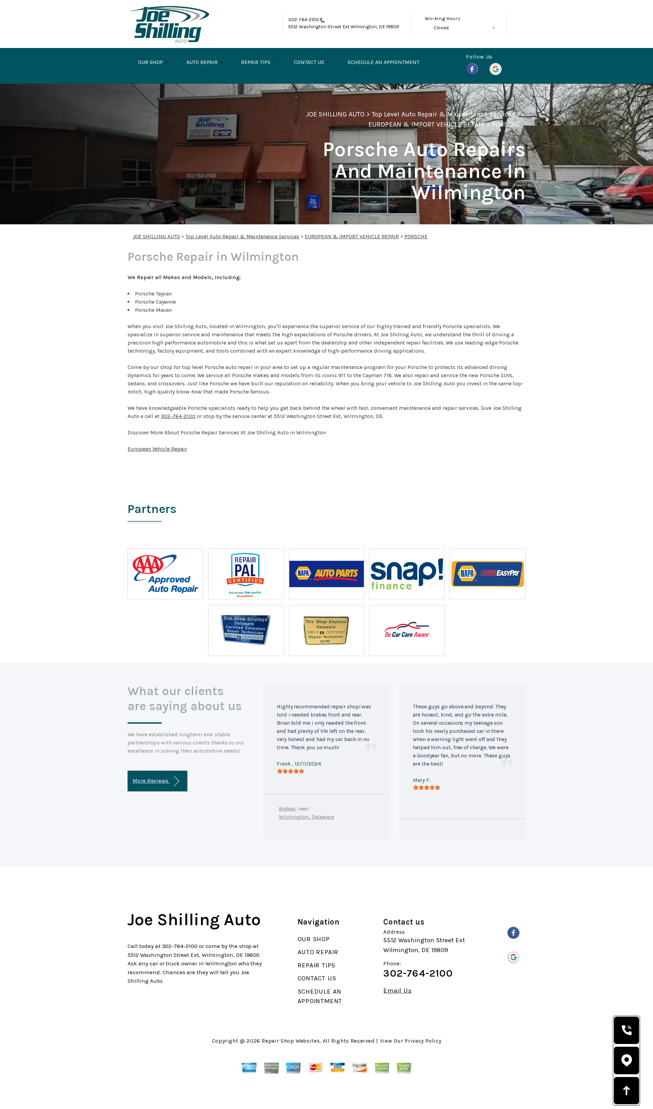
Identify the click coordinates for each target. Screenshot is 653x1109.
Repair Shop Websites (291, 1041)
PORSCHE (506, 124)
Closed (441, 28)
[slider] (290, 771)
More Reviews (151, 780)
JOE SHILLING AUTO (335, 114)
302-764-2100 (303, 19)
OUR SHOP (150, 62)
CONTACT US (309, 62)
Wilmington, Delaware (306, 817)
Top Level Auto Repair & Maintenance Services (443, 114)
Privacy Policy (423, 1041)
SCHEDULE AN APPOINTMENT (383, 62)
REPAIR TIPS (255, 62)
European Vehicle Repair (157, 449)
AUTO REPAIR (202, 62)
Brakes (287, 808)
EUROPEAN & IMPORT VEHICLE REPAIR (426, 124)
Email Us (397, 990)
